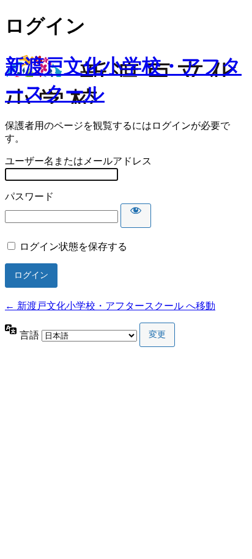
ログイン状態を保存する (73, 246)
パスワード (29, 196)
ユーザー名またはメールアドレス (78, 161)
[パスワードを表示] (135, 215)
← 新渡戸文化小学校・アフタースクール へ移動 (110, 306)
